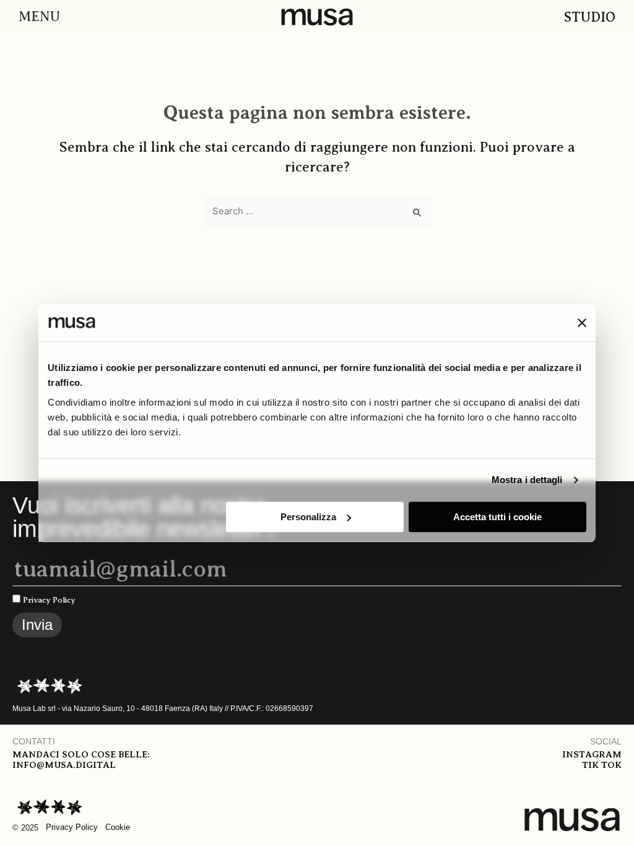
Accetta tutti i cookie (497, 517)
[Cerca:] (317, 211)
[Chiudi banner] (582, 322)
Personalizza (308, 517)
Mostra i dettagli (527, 479)
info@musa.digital (64, 765)
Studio (589, 17)
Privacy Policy (49, 599)
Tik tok (602, 765)
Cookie (117, 827)
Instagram (592, 754)
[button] (36, 17)
